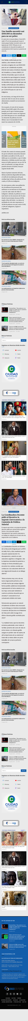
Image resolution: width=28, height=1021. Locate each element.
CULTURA (13, 998)
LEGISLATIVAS (22, 1000)
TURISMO (19, 998)
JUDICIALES (15, 1000)
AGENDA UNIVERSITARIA (7, 1001)
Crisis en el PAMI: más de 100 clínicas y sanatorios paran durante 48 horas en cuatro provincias (17, 328)
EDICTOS (24, 1001)
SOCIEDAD (8, 998)
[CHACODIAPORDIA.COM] (14, 2)
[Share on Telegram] (14, 55)
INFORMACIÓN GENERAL (13, 28)
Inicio (3, 6)
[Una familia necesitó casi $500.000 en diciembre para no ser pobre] (14, 17)
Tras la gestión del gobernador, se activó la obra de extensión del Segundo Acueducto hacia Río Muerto (13, 265)
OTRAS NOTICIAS (17, 1001)
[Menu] (2, 2)
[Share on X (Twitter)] (9, 55)
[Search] (26, 2)
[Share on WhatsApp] (24, 55)
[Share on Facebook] (4, 55)
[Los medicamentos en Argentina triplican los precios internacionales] (14, 278)
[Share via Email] (19, 55)
